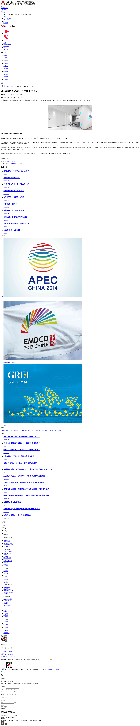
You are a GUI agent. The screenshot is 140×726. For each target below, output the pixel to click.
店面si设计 (9, 158)
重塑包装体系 (7, 546)
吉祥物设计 (12, 430)
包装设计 (28, 430)
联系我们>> (6, 630)
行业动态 (6, 573)
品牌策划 (47, 430)
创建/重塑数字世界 (8, 543)
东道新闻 (6, 576)
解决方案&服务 (7, 18)
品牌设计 (7, 430)
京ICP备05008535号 (45, 659)
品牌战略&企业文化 (9, 553)
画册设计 (38, 430)
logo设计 (3, 430)
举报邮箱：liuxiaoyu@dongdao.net (9, 656)
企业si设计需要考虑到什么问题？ (13, 163)
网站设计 (24, 430)
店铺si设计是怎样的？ (10, 161)
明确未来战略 (7, 540)
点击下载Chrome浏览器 (53, 670)
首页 (8, 86)
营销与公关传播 (8, 561)
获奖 (5, 21)
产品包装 (6, 556)
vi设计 (20, 430)
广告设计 (42, 430)
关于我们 (6, 571)
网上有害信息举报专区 (6, 651)
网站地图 (3, 668)
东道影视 (6, 562)
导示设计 (33, 430)
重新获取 (13, 717)
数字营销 (6, 559)
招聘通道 (3, 85)
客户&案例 (6, 20)
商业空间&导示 (7, 558)
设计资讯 (58, 430)
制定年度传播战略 (8, 545)
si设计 (12, 86)
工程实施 (6, 565)
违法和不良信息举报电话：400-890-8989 (11, 654)
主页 (5, 16)
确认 (16, 715)
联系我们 (6, 23)
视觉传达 (6, 555)
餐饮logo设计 (53, 430)
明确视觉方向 (7, 541)
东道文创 (6, 564)
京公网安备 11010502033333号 (57, 659)
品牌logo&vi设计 (8, 551)
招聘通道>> (6, 633)
